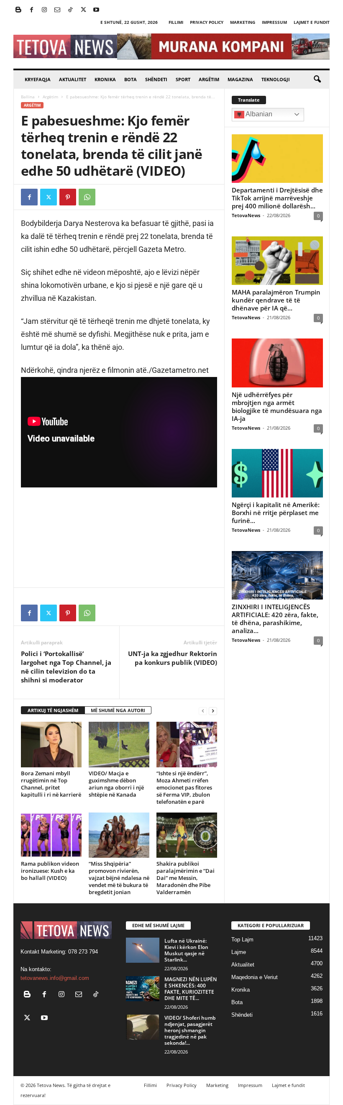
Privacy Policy (206, 22)
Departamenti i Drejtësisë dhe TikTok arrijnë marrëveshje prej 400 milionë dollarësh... (277, 198)
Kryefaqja (38, 79)
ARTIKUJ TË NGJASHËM (53, 710)
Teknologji (275, 79)
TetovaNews (246, 215)
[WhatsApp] (87, 197)
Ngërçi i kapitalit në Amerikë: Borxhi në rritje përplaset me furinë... (276, 512)
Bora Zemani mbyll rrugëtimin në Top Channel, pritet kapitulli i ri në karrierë (51, 783)
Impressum (274, 22)
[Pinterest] (67, 197)
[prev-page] (203, 710)
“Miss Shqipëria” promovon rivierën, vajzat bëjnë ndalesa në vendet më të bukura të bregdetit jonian (119, 878)
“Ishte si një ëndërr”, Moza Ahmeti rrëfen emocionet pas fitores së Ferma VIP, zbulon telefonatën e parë (184, 787)
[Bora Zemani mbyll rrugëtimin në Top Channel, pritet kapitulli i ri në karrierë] (51, 744)
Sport (183, 79)
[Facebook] (31, 10)
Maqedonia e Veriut (254, 977)
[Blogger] (18, 10)
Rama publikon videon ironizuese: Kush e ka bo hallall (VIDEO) (50, 871)
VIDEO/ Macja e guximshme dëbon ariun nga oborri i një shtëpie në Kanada (116, 783)
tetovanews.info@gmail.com (54, 978)
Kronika (105, 79)
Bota (130, 79)
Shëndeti (156, 79)
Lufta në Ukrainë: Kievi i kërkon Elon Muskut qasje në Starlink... (186, 950)
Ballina (28, 97)
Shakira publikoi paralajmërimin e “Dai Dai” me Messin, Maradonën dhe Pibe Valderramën (185, 878)
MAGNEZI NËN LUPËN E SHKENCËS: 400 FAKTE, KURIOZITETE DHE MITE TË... (190, 989)
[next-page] (213, 710)
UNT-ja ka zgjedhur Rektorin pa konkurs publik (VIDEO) (172, 658)
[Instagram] (44, 10)
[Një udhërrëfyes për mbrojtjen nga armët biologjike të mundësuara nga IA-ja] (277, 362)
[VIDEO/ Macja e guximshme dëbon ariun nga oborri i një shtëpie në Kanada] (119, 744)
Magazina (240, 79)
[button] (317, 79)
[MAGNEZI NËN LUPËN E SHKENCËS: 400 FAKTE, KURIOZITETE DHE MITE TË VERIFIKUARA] (142, 988)
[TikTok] (70, 10)
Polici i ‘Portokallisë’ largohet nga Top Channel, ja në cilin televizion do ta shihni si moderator (66, 666)
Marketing (242, 22)
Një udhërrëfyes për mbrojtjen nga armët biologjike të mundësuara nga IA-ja (277, 406)
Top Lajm (242, 939)
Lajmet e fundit (312, 22)
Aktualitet (72, 79)
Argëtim (209, 79)
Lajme (238, 952)
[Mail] (57, 10)
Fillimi (176, 22)
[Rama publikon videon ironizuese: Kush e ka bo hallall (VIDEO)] (51, 835)
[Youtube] (96, 10)
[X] (83, 10)
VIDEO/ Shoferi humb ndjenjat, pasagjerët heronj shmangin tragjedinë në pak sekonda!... (189, 1030)
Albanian (258, 114)
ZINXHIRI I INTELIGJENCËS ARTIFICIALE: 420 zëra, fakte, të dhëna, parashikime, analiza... (275, 618)
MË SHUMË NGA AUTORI (118, 710)
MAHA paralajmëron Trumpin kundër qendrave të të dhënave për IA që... (276, 300)
